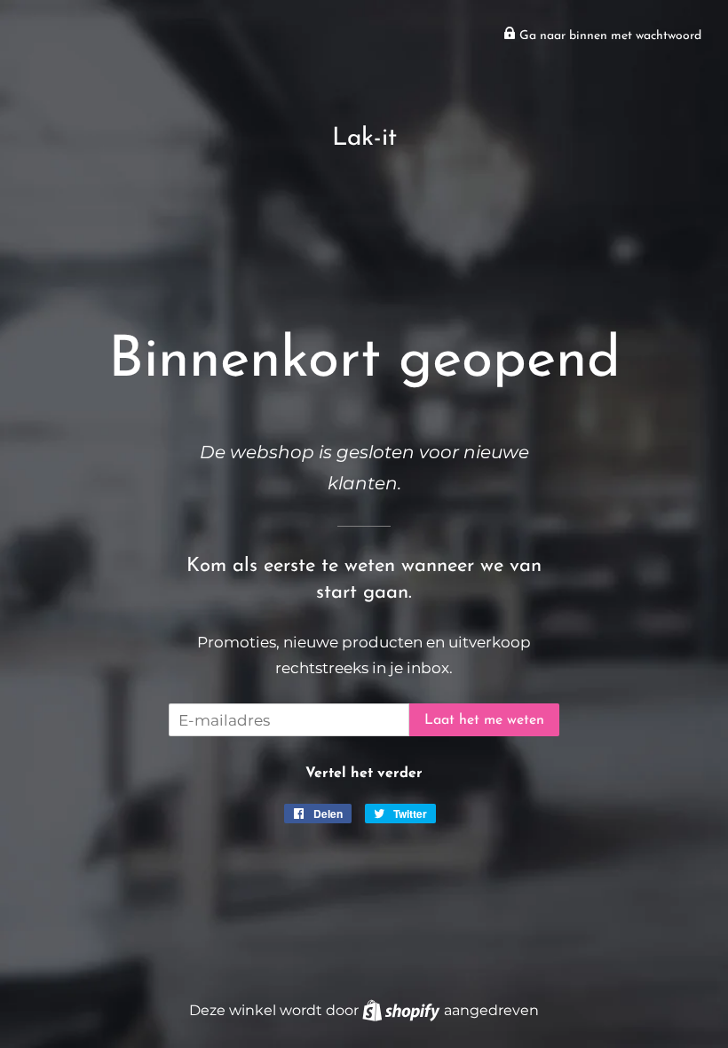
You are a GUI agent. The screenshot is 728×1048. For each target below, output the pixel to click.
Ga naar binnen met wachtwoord (608, 36)
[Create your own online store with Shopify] (402, 1010)
